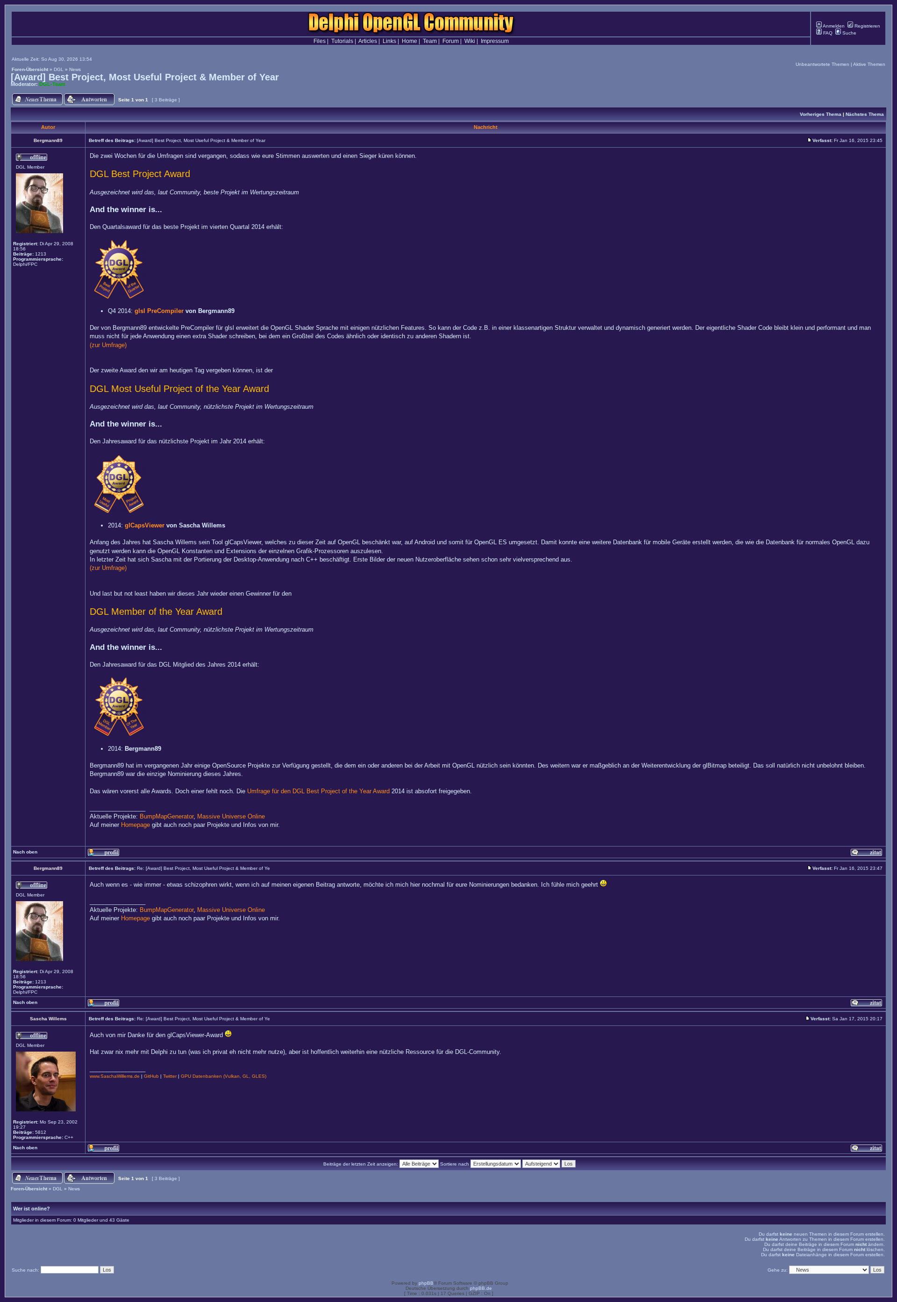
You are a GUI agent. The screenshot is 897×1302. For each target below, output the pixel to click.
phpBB (426, 1283)
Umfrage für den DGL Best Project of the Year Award (318, 791)
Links (389, 41)
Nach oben (25, 851)
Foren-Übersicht (30, 69)
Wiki (469, 41)
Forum (450, 41)
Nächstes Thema (865, 114)
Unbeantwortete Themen (822, 64)
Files (319, 41)
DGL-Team (52, 84)
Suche (848, 33)
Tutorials (342, 41)
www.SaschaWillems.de (115, 1076)
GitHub (151, 1076)
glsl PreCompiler (159, 310)
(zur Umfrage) (108, 345)
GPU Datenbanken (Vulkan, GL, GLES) (223, 1076)
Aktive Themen (869, 64)
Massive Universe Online (231, 816)
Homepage (135, 824)
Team (430, 41)
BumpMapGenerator (166, 816)
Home (409, 41)
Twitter (170, 1076)
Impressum (495, 41)
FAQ (827, 33)
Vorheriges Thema (820, 114)
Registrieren (866, 25)
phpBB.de (481, 1288)
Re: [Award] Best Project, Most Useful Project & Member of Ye (203, 868)
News (75, 69)
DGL (59, 69)
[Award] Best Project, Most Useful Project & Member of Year (145, 77)
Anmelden (833, 25)
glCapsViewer (144, 525)
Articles (367, 41)
